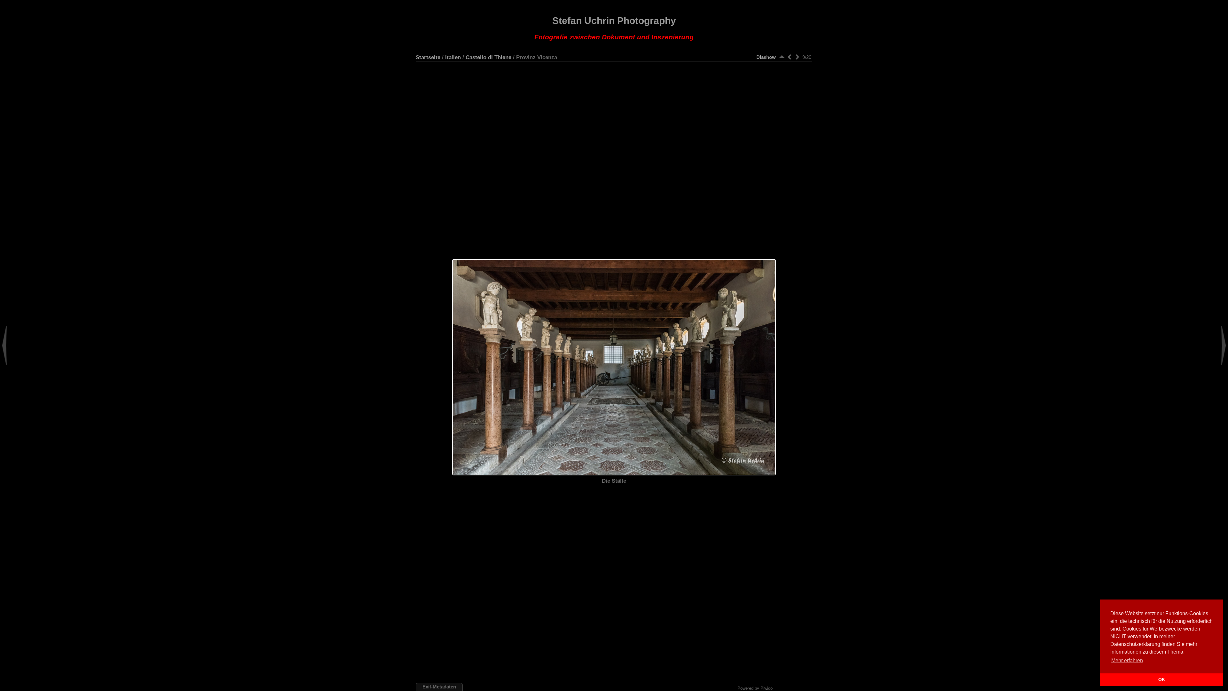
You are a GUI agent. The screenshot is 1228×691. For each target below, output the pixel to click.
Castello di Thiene (488, 57)
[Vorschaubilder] (782, 56)
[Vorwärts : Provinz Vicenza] (797, 56)
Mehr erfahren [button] (1127, 660)
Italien (453, 57)
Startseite (428, 57)
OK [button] (1161, 679)
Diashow (766, 57)
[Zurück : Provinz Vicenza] (789, 56)
